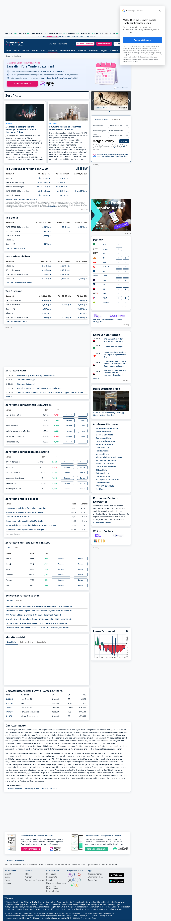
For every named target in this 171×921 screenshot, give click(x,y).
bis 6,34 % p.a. (44, 195)
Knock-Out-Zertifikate (105, 463)
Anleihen (81, 51)
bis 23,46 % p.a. (43, 186)
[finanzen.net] (14, 42)
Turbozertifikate (103, 483)
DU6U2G (9, 699)
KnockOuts (41, 642)
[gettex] (95, 249)
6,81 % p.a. (46, 300)
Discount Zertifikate (13, 864)
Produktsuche (98, 126)
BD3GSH (9, 703)
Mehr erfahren (21, 84)
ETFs (43, 51)
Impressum (51, 874)
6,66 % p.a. (83, 317)
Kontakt (8, 874)
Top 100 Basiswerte (97, 135)
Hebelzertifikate (103, 451)
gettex (105, 249)
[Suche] (72, 44)
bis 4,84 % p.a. (81, 191)
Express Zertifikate (109, 864)
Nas (69, 33)
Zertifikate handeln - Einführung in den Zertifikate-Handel (31, 789)
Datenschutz (51, 877)
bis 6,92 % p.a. (44, 191)
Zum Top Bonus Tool (15, 248)
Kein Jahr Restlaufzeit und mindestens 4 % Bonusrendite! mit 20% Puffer (39, 619)
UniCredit (106, 267)
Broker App (93, 880)
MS (104, 285)
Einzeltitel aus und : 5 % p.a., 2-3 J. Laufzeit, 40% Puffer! (37, 627)
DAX (6, 33)
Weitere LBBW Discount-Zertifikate (21, 199)
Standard (116, 119)
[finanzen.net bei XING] (79, 880)
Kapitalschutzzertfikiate (106, 460)
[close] (159, 11)
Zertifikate (52, 51)
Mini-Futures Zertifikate (106, 467)
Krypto (104, 51)
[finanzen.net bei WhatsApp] (72, 885)
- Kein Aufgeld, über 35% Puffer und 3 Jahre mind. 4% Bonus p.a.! (39, 610)
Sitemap (8, 883)
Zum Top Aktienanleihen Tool (18, 283)
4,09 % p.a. (83, 278)
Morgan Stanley (101, 119)
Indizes (25, 51)
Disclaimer (50, 880)
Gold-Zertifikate (102, 447)
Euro (97, 33)
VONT (105, 298)
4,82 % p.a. (65, 274)
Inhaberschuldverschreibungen (109, 457)
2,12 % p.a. (66, 317)
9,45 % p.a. (46, 231)
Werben (28, 877)
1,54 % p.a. (46, 244)
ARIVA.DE (65, 918)
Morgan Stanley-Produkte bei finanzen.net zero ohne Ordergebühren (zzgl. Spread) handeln (112, 155)
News (17, 51)
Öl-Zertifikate (101, 470)
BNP (104, 245)
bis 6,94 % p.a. (63, 178)
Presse (7, 880)
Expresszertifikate (103, 438)
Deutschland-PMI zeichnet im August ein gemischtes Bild (41, 388)
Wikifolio (106, 302)
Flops (17, 547)
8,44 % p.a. (46, 278)
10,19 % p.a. (82, 309)
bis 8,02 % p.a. (44, 178)
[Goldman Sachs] (96, 254)
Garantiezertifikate (62, 864)
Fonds (35, 51)
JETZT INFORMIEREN (31, 849)
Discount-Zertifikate (104, 435)
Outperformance (103, 476)
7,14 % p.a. (65, 278)
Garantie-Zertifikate (104, 444)
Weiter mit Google (142, 40)
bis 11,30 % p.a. (43, 182)
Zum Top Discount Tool (16, 321)
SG (104, 289)
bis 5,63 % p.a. (63, 195)
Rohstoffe (93, 51)
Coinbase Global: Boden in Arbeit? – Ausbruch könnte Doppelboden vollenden (50, 392)
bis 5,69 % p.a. (63, 191)
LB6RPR (9, 707)
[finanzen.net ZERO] (47, 84)
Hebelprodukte (67, 51)
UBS (104, 293)
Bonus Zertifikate (30, 864)
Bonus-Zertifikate (103, 431)
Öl (110, 33)
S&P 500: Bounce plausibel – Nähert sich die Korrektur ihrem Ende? (115, 372)
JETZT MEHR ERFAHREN (96, 849)
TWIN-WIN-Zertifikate (105, 486)
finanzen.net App (95, 874)
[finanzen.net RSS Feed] (76, 885)
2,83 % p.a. (46, 313)
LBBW (105, 276)
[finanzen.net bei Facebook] (74, 875)
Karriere (8, 877)
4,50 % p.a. (46, 274)
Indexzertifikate (102, 454)
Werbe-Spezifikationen (34, 880)
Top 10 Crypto (54, 33)
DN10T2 (9, 716)
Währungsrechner (95, 877)
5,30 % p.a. (83, 304)
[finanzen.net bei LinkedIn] (74, 880)
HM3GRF (9, 712)
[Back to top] (125, 918)
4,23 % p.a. (46, 227)
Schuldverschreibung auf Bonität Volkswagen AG (26, 529)
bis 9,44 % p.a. (63, 182)
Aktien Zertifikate (46, 864)
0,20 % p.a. (65, 227)
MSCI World (36, 33)
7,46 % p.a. (83, 313)
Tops (9, 547)
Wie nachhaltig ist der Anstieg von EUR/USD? (36, 375)
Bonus (82, 415)
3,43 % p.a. (65, 270)
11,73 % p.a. (82, 300)
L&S (104, 280)
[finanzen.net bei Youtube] (79, 875)
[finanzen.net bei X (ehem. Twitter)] (70, 880)
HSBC (105, 262)
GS (104, 253)
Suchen (124, 141)
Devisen (114, 51)
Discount (68, 415)
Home (8, 56)
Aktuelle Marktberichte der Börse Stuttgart (107, 321)
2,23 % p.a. (46, 317)
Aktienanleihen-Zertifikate (107, 428)
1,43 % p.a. (66, 304)
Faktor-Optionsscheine (105, 441)
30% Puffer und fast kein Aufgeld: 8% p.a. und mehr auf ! (33, 615)
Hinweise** (52, 207)
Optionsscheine (26, 642)
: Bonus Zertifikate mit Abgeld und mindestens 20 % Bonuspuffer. (37, 623)
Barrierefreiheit (52, 891)
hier (124, 146)
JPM (104, 271)
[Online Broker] (15, 44)
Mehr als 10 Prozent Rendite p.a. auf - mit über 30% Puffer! (39, 606)
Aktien (8, 51)
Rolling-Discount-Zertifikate (107, 479)
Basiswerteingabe (99, 131)
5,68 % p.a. (65, 266)
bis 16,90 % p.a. (62, 186)
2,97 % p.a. (46, 235)
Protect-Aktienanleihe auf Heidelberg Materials (26, 508)
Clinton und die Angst (26, 379)
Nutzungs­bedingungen (56, 883)
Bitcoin (83, 33)
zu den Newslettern (101, 523)
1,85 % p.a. (46, 304)
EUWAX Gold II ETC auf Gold (17, 516)
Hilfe (27, 874)
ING (104, 258)
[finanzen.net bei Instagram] (70, 875)
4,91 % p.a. (46, 309)
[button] (85, 44)
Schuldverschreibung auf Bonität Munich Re (24, 521)
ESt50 (20, 33)
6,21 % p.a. (46, 266)
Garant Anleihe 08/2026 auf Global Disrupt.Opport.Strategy (31, 525)
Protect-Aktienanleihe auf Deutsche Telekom (25, 512)
